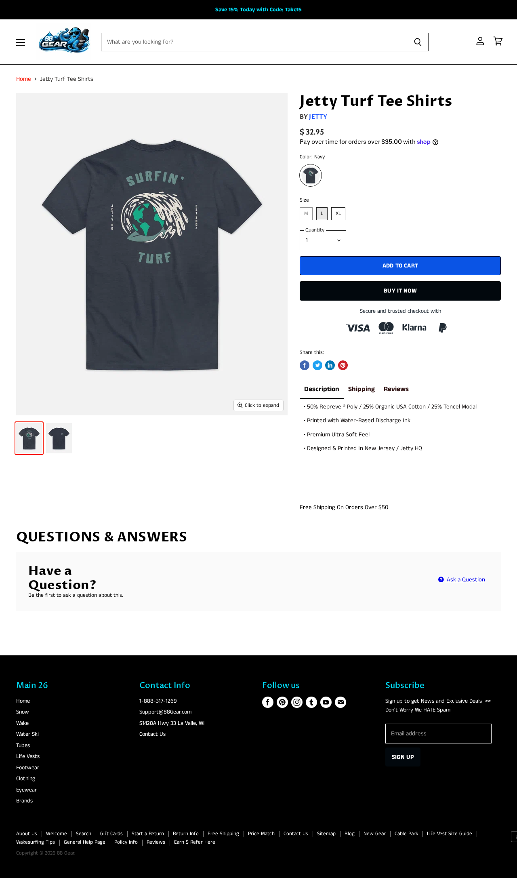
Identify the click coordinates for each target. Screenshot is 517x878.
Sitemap (326, 834)
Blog (350, 834)
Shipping (361, 389)
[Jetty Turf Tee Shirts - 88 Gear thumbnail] (29, 438)
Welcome (56, 834)
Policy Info (126, 842)
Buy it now (400, 290)
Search (83, 834)
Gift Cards (111, 834)
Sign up (403, 757)
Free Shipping (223, 834)
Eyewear (26, 790)
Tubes (23, 745)
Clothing (25, 779)
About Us (26, 834)
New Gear (375, 834)
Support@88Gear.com (165, 712)
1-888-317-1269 (158, 701)
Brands (24, 801)
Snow (22, 712)
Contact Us (152, 734)
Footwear (27, 768)
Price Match (261, 834)
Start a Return (148, 834)
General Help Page (84, 842)
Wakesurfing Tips (35, 842)
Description (321, 389)
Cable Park (406, 834)
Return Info (186, 834)
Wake (22, 723)
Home (23, 79)
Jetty (318, 117)
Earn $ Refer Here (194, 842)
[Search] (418, 42)
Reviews (396, 389)
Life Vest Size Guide (449, 834)
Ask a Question (465, 579)
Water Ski (27, 734)
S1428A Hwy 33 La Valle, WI (171, 723)
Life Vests (28, 756)
